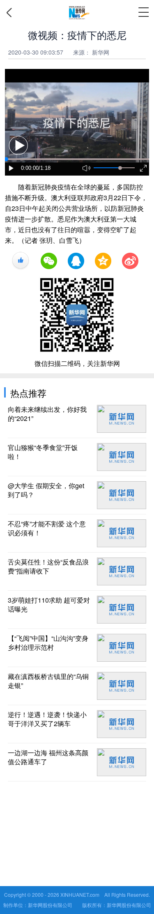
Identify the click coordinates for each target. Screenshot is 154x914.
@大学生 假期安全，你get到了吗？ (46, 490)
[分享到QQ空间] (103, 261)
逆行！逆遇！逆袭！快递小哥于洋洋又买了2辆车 (47, 719)
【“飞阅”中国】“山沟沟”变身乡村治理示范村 (48, 643)
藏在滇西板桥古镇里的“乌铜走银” (48, 681)
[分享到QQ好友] (76, 261)
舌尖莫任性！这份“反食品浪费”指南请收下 (48, 567)
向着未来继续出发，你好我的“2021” (47, 414)
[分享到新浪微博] (130, 261)
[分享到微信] (49, 261)
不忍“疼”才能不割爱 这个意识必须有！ (47, 528)
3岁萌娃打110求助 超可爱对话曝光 (49, 605)
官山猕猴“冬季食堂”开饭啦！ (43, 452)
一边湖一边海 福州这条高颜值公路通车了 (48, 757)
